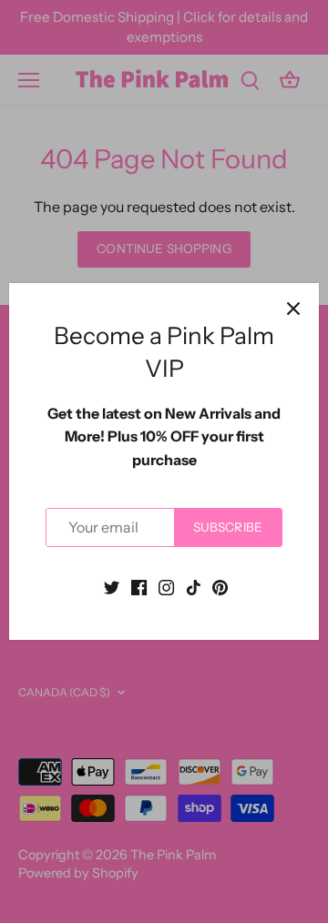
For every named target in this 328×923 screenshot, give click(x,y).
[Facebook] (139, 586)
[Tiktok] (193, 586)
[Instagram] (166, 586)
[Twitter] (111, 586)
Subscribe (227, 527)
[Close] (293, 309)
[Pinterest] (220, 586)
